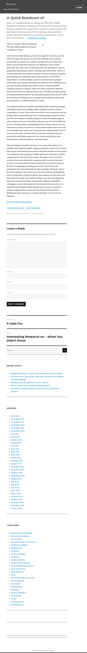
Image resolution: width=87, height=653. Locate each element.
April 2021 (15, 455)
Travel (14, 599)
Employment (16, 548)
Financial (15, 551)
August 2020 (16, 479)
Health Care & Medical (20, 563)
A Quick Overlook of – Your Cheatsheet (23, 208)
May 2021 (15, 452)
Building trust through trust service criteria (29, 382)
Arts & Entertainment (20, 536)
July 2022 (15, 434)
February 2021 (17, 461)
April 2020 (15, 491)
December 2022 (17, 428)
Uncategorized (17, 602)
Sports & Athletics (18, 593)
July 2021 (14, 446)
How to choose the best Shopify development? (30, 385)
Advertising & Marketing (21, 533)
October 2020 (16, 473)
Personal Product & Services (23, 578)
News (13, 575)
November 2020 (17, 470)
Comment (11, 239)
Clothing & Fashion (37, 213)
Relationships (17, 587)
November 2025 (17, 419)
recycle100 (14, 213)
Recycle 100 (11, 4)
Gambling (15, 557)
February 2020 (17, 496)
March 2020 (16, 493)
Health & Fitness (18, 560)
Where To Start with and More (19, 202)
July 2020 (15, 482)
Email (10, 282)
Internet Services (18, 569)
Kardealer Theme (48, 651)
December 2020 (17, 467)
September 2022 (18, 431)
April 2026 (15, 416)
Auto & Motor (16, 539)
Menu (79, 8)
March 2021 (16, 458)
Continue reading (36, 38)
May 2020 (15, 488)
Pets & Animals (17, 581)
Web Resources (17, 605)
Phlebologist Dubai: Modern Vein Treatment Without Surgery (37, 373)
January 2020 (16, 499)
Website (10, 292)
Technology (16, 596)
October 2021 (16, 440)
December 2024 (17, 422)
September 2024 (18, 425)
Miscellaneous (17, 572)
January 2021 (16, 464)
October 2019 (16, 508)
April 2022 (15, 437)
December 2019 (17, 502)
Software (14, 590)
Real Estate (15, 584)
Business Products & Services (23, 542)
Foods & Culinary (18, 554)
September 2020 (18, 476)
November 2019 (17, 505)
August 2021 (16, 443)
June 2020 (15, 485)
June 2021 (15, 449)
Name (10, 272)
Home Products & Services (22, 566)
